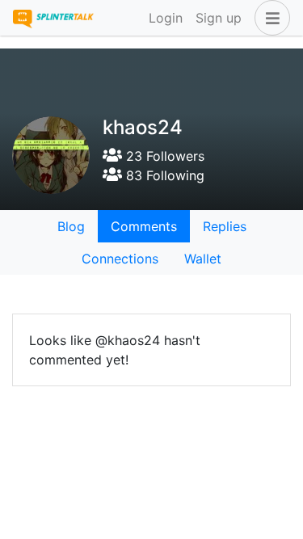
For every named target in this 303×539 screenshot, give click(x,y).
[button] (269, 18)
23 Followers (163, 156)
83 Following (163, 175)
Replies (224, 226)
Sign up (219, 18)
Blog (71, 226)
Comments (144, 226)
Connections (120, 259)
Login (166, 18)
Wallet (202, 259)
